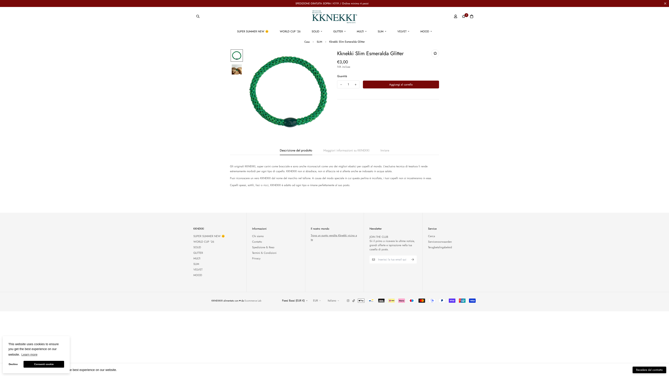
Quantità (342, 76)
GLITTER (338, 31)
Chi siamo (258, 236)
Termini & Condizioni (264, 253)
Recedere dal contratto (649, 370)
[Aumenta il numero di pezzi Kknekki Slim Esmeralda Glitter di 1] (355, 85)
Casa (307, 42)
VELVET (401, 31)
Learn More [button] (126, 369)
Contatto (257, 242)
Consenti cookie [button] (44, 364)
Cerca (431, 236)
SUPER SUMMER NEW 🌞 (253, 31)
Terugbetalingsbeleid (440, 247)
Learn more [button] (29, 354)
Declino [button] (13, 364)
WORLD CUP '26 (290, 31)
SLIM (380, 31)
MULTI (360, 31)
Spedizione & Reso (263, 247)
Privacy (256, 258)
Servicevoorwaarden (440, 242)
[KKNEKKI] (334, 16)
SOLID (315, 31)
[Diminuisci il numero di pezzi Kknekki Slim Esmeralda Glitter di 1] (341, 85)
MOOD (424, 31)
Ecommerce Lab (253, 300)
